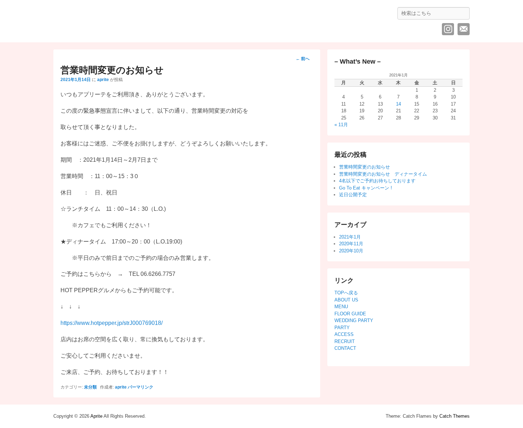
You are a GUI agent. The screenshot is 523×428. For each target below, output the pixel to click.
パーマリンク (140, 387)
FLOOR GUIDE (350, 313)
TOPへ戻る (346, 292)
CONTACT (345, 348)
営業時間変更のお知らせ (364, 167)
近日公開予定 (353, 194)
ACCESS (344, 334)
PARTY (342, 327)
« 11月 (341, 124)
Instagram (448, 29)
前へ (303, 58)
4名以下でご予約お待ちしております (377, 180)
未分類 (90, 387)
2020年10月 (351, 250)
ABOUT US (346, 300)
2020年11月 (351, 243)
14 (398, 104)
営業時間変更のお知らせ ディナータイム (383, 174)
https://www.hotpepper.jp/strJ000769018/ (111, 323)
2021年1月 (350, 237)
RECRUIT (344, 341)
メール (464, 29)
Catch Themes (454, 416)
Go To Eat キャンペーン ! (365, 188)
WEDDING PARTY (353, 320)
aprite (103, 79)
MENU (341, 306)
